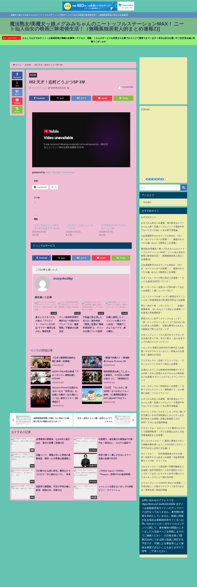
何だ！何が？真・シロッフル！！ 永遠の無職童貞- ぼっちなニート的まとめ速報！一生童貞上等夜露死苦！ (163, 309)
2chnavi (145, 109)
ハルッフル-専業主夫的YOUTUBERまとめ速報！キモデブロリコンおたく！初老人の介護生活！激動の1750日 (162, 351)
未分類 (33, 75)
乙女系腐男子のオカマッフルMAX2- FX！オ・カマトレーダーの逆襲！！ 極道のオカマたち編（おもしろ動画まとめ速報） (162, 239)
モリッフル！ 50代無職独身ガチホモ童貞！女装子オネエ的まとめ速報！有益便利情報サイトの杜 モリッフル (162, 457)
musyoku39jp (127, 87)
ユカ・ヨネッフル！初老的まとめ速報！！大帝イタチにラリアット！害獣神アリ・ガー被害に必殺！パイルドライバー (162, 389)
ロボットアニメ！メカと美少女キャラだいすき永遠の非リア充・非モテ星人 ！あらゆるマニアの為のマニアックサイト (163, 338)
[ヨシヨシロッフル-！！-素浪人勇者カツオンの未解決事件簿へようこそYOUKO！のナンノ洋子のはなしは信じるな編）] (163, 444)
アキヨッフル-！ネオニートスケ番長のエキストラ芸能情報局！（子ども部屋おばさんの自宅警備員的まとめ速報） (163, 431)
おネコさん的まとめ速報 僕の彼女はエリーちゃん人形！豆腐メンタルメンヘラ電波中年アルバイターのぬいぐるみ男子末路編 (162, 226)
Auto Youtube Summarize (60, 172)
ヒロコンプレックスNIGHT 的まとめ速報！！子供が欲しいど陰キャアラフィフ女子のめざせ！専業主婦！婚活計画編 (163, 486)
